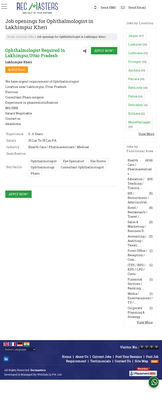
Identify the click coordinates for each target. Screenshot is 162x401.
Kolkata (134, 113)
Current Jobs (26, 36)
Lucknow (135, 44)
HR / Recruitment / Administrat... (138, 197)
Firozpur (134, 62)
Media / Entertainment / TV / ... (140, 298)
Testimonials (100, 361)
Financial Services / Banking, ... (136, 283)
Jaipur (133, 36)
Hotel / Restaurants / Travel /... (137, 212)
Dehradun (135, 105)
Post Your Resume (128, 357)
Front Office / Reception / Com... (137, 255)
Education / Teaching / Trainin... (136, 183)
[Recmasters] (37, 8)
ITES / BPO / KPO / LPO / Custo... (137, 269)
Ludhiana (135, 53)
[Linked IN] (6, 359)
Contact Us (123, 361)
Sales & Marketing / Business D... (137, 226)
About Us (81, 357)
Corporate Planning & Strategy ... (136, 312)
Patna (132, 96)
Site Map (141, 361)
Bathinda (135, 88)
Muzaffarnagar (139, 122)
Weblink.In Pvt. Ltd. (49, 374)
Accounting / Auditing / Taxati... (137, 240)
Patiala (133, 79)
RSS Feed (18, 70)
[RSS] (154, 361)
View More (146, 134)
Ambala (134, 70)
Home (11, 36)
